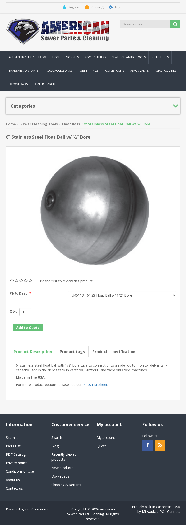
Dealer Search (44, 84)
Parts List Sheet (95, 384)
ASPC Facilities (165, 71)
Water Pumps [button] (114, 71)
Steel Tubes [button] (160, 57)
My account (106, 437)
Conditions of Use (20, 471)
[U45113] (93, 207)
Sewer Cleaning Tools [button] (129, 57)
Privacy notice (17, 463)
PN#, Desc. (19, 293)
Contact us (14, 488)
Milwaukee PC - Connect (161, 511)
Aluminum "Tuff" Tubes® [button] (27, 57)
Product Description (33, 351)
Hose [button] (56, 57)
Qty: (13, 311)
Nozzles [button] (72, 57)
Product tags (72, 351)
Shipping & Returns (66, 484)
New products (62, 467)
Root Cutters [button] (95, 57)
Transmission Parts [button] (23, 71)
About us (13, 480)
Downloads (18, 84)
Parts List (13, 446)
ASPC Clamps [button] (139, 71)
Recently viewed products (64, 457)
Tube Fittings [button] (88, 71)
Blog (55, 446)
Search (56, 437)
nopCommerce (37, 509)
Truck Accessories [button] (58, 71)
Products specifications (114, 351)
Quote (102, 446)
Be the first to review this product (66, 281)
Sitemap (12, 437)
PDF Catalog (16, 454)
